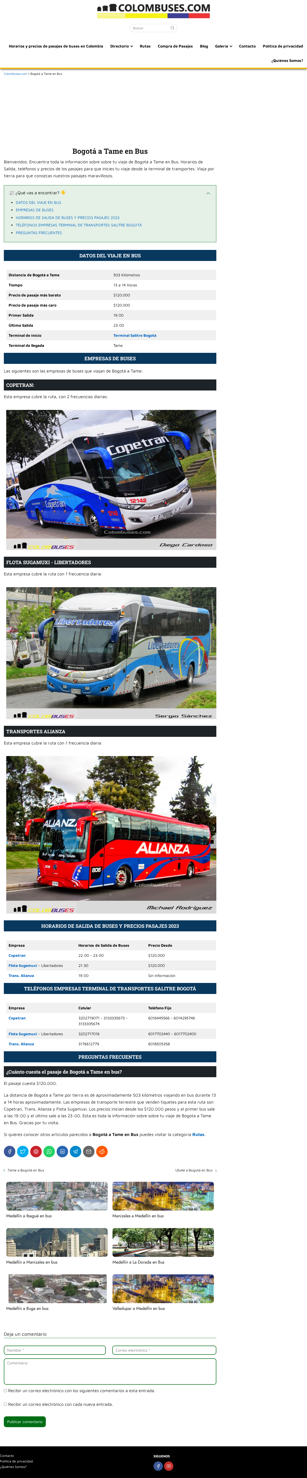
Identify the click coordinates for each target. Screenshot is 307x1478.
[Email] (88, 1151)
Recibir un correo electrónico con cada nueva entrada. (60, 1404)
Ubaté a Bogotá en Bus (194, 1170)
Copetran (17, 955)
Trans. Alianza (21, 975)
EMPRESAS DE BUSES (34, 210)
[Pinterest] (36, 1151)
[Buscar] (172, 28)
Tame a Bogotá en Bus (26, 1170)
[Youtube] (168, 1466)
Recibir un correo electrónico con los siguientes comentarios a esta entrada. (81, 1390)
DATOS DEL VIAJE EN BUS (38, 202)
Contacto (247, 46)
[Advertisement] (110, 110)
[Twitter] (23, 1151)
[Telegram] (75, 1151)
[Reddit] (102, 1151)
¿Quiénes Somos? (287, 60)
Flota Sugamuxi (23, 965)
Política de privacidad (283, 46)
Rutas (145, 46)
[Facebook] (9, 1151)
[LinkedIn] (62, 1151)
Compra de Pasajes (175, 46)
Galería (221, 46)
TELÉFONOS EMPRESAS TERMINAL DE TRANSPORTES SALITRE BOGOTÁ (79, 225)
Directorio (119, 46)
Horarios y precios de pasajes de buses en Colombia (56, 46)
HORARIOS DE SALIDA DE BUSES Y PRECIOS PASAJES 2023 (67, 217)
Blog (204, 46)
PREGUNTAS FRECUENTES (39, 233)
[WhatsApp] (49, 1151)
